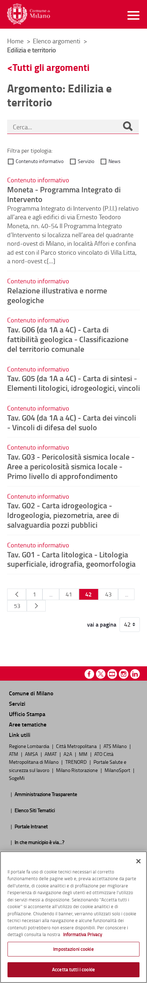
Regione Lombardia (29, 745)
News (114, 161)
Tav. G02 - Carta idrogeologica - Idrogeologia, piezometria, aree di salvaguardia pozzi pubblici (63, 514)
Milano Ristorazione (77, 769)
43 (108, 594)
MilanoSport (118, 769)
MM (83, 753)
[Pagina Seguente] (36, 606)
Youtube (112, 674)
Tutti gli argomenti (51, 67)
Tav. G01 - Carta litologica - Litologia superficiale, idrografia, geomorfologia (71, 559)
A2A (68, 753)
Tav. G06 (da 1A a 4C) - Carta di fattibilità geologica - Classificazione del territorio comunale (67, 338)
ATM (14, 753)
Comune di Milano (31, 693)
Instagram (123, 674)
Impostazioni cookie (73, 949)
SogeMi (17, 777)
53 (17, 606)
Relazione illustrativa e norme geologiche (57, 295)
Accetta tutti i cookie (73, 969)
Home (15, 41)
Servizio (86, 161)
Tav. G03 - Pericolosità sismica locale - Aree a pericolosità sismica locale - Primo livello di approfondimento (71, 466)
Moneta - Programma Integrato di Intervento (64, 194)
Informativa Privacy (82, 934)
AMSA (32, 753)
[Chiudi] (138, 861)
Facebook (89, 674)
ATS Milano (115, 745)
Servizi (17, 703)
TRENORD (76, 761)
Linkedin (135, 674)
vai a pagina (101, 624)
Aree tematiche (27, 724)
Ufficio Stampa (27, 714)
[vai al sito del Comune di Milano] (28, 14)
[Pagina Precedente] (16, 594)
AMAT (51, 753)
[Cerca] (128, 127)
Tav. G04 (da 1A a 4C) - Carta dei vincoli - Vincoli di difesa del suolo (71, 422)
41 (69, 594)
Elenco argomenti (57, 41)
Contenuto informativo (40, 161)
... (50, 594)
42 (88, 594)
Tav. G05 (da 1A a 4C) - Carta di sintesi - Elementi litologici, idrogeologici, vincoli (73, 382)
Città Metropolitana (77, 745)
